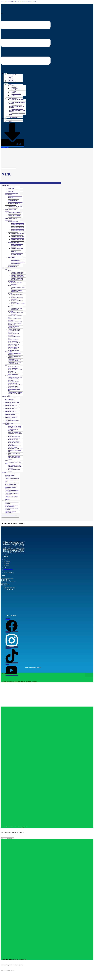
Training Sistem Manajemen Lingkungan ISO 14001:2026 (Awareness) (11, 487)
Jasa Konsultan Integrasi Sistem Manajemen (12, 421)
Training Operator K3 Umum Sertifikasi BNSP (17, 313)
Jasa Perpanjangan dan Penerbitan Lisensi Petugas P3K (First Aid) (16, 106)
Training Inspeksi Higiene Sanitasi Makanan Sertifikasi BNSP (15, 385)
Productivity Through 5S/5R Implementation (11, 418)
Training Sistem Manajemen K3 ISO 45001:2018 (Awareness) (11, 491)
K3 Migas (10, 293)
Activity (10, 121)
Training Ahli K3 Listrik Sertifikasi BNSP (18, 288)
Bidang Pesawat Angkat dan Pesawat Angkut (11, 219)
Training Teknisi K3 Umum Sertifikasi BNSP (16, 309)
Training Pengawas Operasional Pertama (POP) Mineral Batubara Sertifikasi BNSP (15, 323)
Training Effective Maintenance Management (11, 503)
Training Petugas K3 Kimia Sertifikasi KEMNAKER (13, 200)
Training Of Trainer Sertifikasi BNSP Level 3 (14, 354)
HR (6, 365)
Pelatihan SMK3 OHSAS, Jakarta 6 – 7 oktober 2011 (14, 523)
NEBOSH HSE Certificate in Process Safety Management (14, 437)
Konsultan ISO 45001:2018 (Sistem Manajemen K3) (11, 409)
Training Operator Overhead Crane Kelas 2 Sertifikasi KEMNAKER (17, 250)
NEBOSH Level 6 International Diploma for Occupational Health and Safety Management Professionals (14, 428)
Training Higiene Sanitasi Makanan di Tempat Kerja (13, 382)
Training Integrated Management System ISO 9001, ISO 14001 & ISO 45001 (12, 480)
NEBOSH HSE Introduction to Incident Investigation (14, 446)
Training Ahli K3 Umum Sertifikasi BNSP (15, 316)
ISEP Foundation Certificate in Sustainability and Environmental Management (14, 467)
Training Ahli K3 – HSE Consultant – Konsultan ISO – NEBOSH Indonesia (18, 1)
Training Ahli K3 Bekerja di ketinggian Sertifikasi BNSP (13, 349)
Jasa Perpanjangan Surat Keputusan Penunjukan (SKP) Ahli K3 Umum (17, 110)
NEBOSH (7, 424)
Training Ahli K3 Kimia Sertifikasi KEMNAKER (15, 197)
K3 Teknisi (10, 306)
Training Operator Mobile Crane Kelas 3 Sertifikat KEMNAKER (17, 234)
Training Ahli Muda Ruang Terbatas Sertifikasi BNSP (13, 340)
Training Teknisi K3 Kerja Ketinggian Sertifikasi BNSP (13, 346)
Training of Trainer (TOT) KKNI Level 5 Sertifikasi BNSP (14, 360)
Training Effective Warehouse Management (11, 509)
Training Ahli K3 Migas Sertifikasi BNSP (18, 304)
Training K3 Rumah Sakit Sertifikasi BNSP (13, 334)
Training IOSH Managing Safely (14, 462)
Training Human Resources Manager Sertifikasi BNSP (14, 367)
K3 (6, 269)
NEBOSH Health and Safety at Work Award (14, 443)
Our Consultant (12, 81)
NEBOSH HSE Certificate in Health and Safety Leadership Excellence (14, 458)
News (5, 118)
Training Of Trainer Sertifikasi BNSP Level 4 (14, 357)
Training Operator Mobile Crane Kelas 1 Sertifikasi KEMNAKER (17, 240)
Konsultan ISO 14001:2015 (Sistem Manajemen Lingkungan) (11, 406)
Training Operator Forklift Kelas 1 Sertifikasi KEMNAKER (18, 263)
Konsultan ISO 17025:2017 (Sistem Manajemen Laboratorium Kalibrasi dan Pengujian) (12, 413)
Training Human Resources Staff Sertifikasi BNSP (15, 370)
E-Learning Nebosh (13, 117)
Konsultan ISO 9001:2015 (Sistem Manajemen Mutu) (12, 403)
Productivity (4, 500)
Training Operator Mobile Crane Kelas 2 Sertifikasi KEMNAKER (17, 237)
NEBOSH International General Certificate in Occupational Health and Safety (15, 434)
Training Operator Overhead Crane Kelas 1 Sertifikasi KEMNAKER (17, 255)
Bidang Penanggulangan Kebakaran (10, 210)
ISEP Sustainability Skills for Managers (14, 470)
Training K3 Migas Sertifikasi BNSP (17, 295)
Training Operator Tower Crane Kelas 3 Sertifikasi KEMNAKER (17, 224)
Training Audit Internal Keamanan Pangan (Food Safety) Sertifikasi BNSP (15, 394)
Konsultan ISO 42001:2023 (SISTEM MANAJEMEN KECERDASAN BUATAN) (11, 399)
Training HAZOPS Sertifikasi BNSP (14, 337)
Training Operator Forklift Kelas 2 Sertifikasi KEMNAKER (18, 259)
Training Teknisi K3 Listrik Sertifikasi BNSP (16, 291)
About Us (6, 73)
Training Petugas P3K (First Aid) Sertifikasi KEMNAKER (15, 207)
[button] (26, 42)
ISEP (6, 463)
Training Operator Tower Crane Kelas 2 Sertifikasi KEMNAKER (17, 227)
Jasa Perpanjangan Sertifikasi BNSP (17, 114)
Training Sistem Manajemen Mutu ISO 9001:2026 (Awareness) (12, 483)
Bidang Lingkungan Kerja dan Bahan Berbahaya (11, 194)
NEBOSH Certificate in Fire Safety (14, 454)
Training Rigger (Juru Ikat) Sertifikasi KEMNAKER (13, 266)
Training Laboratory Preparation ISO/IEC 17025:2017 (12, 494)
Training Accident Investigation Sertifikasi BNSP (14, 319)
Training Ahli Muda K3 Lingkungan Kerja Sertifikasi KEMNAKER (15, 203)
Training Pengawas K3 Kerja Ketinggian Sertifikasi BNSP (14, 343)
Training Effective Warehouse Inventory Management (11, 506)
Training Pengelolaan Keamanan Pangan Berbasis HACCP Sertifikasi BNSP (15, 379)
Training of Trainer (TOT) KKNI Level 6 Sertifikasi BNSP (14, 363)
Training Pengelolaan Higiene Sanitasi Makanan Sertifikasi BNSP (14, 389)
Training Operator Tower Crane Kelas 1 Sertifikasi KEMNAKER (17, 230)
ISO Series (4, 472)
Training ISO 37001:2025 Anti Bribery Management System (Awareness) (11, 498)
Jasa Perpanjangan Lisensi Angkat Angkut (16, 100)
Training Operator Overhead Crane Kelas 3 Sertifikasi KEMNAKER (17, 246)
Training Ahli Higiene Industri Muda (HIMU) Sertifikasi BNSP (17, 273)
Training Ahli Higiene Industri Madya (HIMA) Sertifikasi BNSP (17, 276)
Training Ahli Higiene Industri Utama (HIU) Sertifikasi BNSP (17, 279)
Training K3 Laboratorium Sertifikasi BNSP (16, 283)
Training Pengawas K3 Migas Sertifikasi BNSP (17, 301)
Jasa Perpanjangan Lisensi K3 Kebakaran (17, 103)
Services (6, 83)
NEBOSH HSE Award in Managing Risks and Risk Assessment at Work (15, 450)
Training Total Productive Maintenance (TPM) (10, 512)
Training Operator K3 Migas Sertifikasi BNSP (17, 298)
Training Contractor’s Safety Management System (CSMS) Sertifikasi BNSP (14, 331)
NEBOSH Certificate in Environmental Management (13, 440)
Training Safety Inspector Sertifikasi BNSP (13, 327)
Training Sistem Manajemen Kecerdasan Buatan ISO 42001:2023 (11, 475)
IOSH (6, 460)
